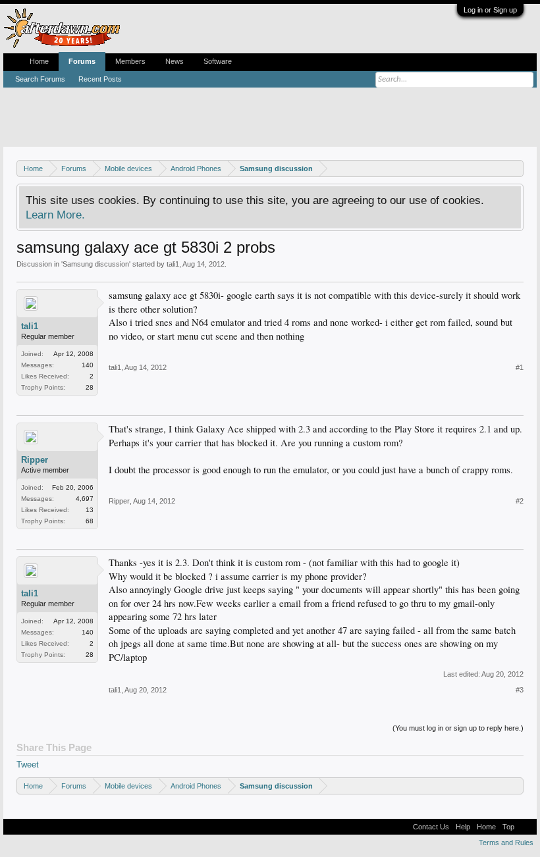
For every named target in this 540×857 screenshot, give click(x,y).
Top (508, 827)
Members (130, 61)
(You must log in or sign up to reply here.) (458, 728)
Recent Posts (100, 79)
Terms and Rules (506, 842)
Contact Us (431, 827)
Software (217, 61)
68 (90, 521)
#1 (520, 367)
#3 (520, 690)
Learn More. (55, 214)
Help (463, 827)
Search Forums (40, 79)
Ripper (34, 460)
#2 (520, 501)
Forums (81, 61)
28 (90, 387)
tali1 (173, 264)
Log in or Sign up (490, 10)
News (174, 61)
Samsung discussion (96, 264)
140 (88, 365)
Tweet (27, 764)
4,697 (85, 498)
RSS (525, 826)
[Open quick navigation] (515, 168)
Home (39, 61)
